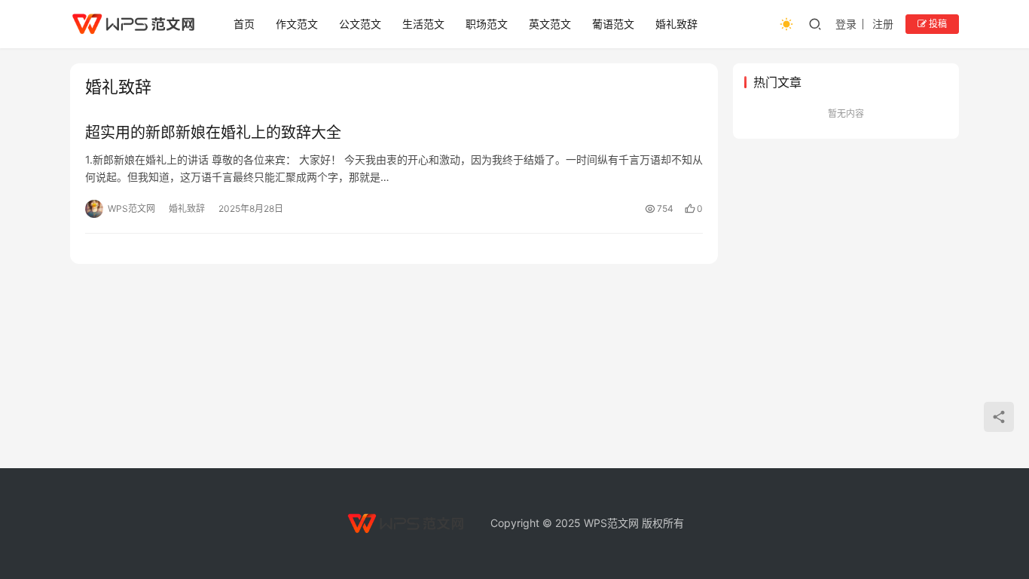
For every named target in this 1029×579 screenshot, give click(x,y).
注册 (882, 23)
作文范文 (297, 23)
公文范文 (360, 23)
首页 (244, 23)
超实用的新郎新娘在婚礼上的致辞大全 (213, 133)
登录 (845, 23)
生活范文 (423, 23)
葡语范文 (613, 23)
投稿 (937, 23)
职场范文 (487, 23)
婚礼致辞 (676, 23)
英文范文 (550, 23)
